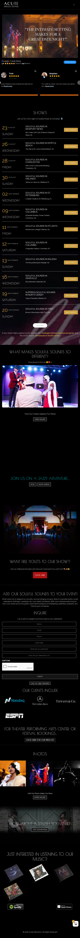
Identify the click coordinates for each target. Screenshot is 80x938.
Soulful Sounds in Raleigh (41, 259)
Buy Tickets (71, 129)
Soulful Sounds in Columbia (36, 243)
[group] (59, 84)
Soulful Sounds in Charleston (36, 160)
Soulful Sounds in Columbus (36, 210)
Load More (40, 325)
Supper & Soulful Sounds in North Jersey (40, 293)
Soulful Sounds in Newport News (36, 127)
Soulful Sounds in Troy (39, 309)
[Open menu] (74, 4)
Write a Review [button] (70, 62)
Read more (10, 86)
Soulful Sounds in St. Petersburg (38, 194)
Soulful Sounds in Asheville (36, 276)
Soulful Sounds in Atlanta (42, 226)
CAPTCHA (6, 661)
